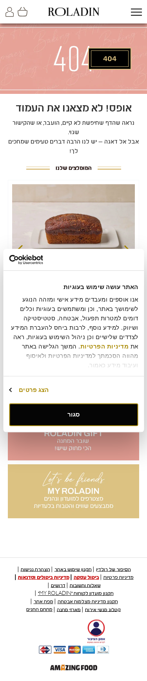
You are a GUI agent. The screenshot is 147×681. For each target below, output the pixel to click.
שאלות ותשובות (85, 585)
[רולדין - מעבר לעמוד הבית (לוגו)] (74, 11)
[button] (136, 13)
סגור (73, 414)
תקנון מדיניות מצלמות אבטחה (88, 601)
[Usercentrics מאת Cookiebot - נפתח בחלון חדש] (42, 260)
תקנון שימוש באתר (73, 569)
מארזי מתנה (69, 609)
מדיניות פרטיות (118, 577)
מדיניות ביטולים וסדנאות (43, 577)
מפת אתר (43, 601)
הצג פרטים (34, 389)
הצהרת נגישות (35, 569)
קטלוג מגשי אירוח (103, 609)
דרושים (58, 585)
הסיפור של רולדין (113, 569)
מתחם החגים (39, 609)
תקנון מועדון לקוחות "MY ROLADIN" (76, 593)
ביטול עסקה (86, 577)
